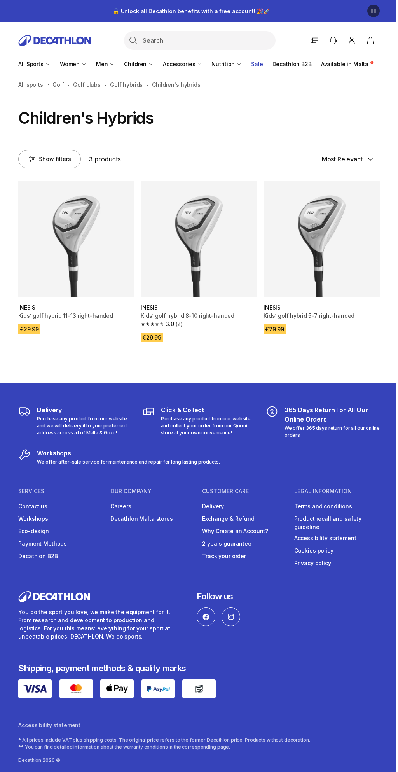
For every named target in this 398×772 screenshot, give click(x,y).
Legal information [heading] (323, 491)
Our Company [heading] (131, 491)
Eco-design (33, 531)
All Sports (31, 64)
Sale (257, 64)
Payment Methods (42, 543)
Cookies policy (313, 550)
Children (136, 64)
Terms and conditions (323, 506)
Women (70, 64)
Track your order (224, 556)
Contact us (32, 506)
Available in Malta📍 (348, 64)
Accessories (180, 64)
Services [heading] (31, 491)
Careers (120, 506)
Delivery (213, 506)
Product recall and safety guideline (328, 522)
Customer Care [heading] (225, 491)
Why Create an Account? (235, 531)
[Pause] (373, 11)
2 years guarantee (226, 543)
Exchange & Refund (228, 518)
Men (102, 64)
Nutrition (223, 64)
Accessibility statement (325, 538)
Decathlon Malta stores (141, 518)
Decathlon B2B (292, 64)
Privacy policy (312, 563)
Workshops (33, 518)
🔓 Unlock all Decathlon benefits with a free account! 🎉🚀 (191, 11)
